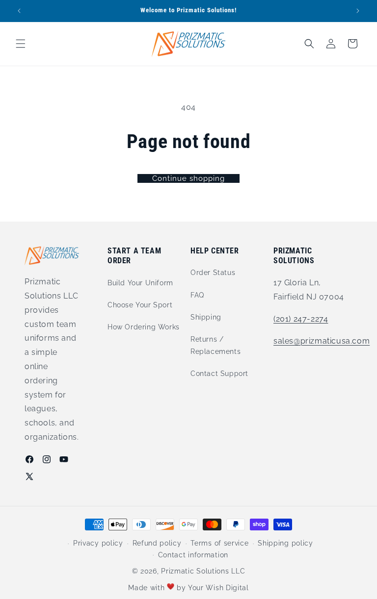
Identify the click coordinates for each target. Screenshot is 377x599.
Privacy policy (98, 543)
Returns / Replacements (215, 345)
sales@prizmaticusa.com (321, 341)
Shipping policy (285, 543)
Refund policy (157, 543)
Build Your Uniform (140, 283)
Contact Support (219, 373)
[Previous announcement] (19, 11)
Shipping (205, 317)
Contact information (193, 555)
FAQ (197, 295)
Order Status (212, 272)
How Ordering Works (144, 327)
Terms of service (219, 543)
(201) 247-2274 (300, 319)
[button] (20, 43)
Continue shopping (188, 178)
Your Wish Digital (218, 588)
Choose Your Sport (140, 305)
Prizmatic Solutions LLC (203, 571)
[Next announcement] (358, 11)
